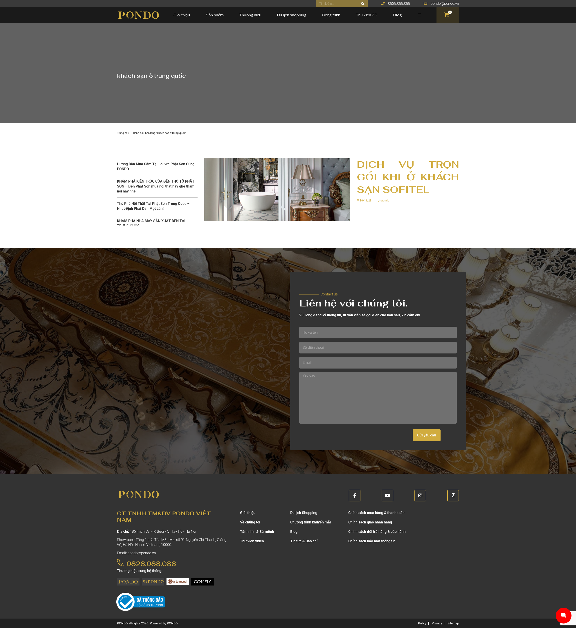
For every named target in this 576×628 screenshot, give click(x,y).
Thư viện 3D (366, 15)
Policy (422, 623)
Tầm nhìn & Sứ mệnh (257, 532)
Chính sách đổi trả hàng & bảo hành (377, 532)
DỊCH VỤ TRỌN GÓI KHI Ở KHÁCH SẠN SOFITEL (408, 177)
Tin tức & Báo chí (303, 541)
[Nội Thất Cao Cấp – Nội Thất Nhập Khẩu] (138, 15)
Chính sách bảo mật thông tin (371, 541)
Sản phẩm (215, 15)
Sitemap (453, 623)
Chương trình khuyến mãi (310, 522)
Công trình (331, 15)
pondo (385, 200)
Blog (397, 15)
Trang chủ (123, 133)
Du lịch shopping (291, 15)
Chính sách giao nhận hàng (370, 522)
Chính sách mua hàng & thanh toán (376, 513)
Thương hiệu (250, 15)
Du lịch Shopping (303, 513)
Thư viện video (252, 541)
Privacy (437, 623)
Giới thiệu (181, 15)
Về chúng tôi (250, 522)
